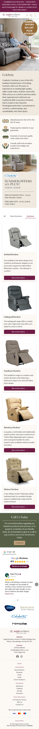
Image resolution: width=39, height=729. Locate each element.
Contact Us (20, 543)
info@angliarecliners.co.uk (19, 650)
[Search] (27, 15)
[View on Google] (7, 575)
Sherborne (19, 686)
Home (19, 664)
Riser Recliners (16, 216)
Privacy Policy (19, 721)
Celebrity (19, 688)
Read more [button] (9, 594)
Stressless (19, 693)
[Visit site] (17, 656)
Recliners (30, 216)
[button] (2, 584)
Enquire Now (19, 726)
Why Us (19, 702)
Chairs (19, 675)
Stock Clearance (19, 680)
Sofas (20, 677)
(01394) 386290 (19, 648)
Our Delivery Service (19, 700)
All (5, 216)
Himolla (19, 691)
